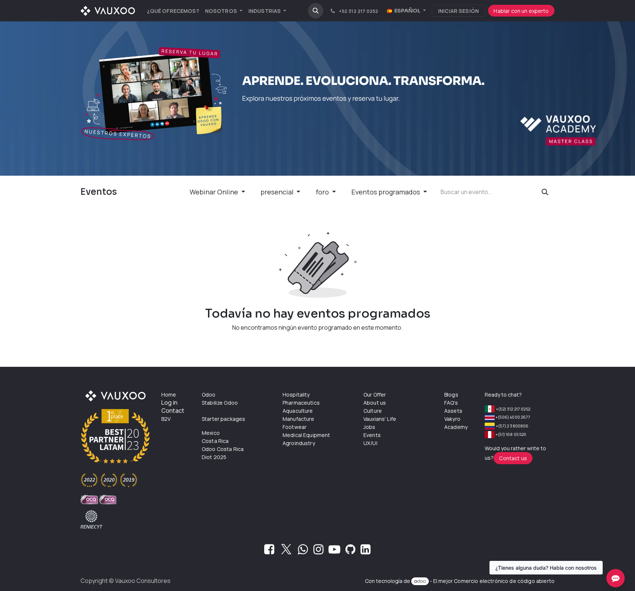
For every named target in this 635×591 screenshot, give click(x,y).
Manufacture (299, 418)
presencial (278, 191)
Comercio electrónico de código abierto (504, 580)
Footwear (294, 426)
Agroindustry (299, 443)
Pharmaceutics (301, 402)
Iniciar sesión (458, 10)
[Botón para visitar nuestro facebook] (269, 551)
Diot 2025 (214, 457)
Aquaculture (298, 410)
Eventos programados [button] (386, 191)
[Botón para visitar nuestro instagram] (318, 551)
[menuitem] (173, 10)
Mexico (211, 432)
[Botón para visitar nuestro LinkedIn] (365, 551)
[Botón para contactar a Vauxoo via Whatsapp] (303, 551)
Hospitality (296, 394)
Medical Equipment (306, 434)
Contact (172, 410)
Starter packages (223, 418)
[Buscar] (545, 192)
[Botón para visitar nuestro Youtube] (334, 551)
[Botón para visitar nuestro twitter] (286, 551)
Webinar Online (215, 191)
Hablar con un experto (521, 10)
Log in (169, 402)
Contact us (513, 458)
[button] (315, 10)
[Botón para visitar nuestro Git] (350, 551)
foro (323, 191)
